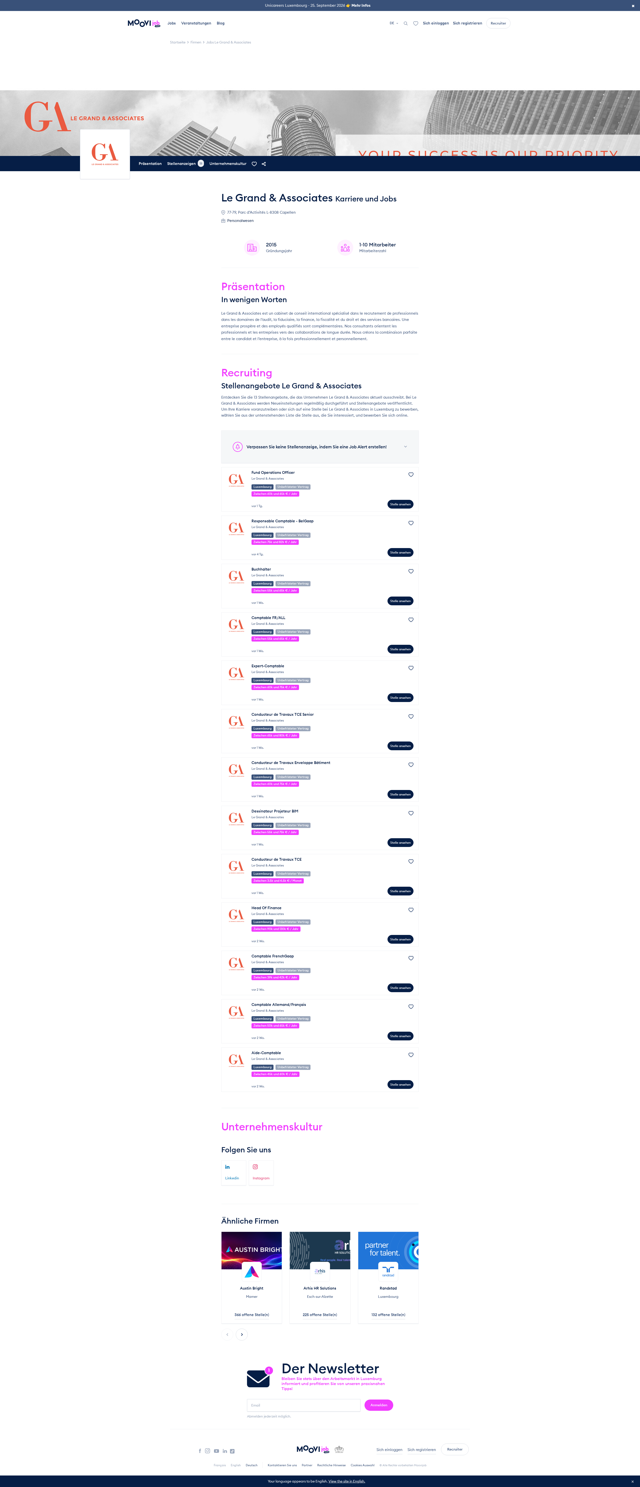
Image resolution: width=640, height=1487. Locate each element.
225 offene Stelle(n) (320, 1314)
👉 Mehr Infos (358, 5)
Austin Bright (251, 1288)
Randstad (388, 1288)
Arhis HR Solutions (320, 1288)
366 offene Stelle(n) (251, 1314)
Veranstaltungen (196, 23)
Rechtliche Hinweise (331, 1465)
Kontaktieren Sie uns (282, 1465)
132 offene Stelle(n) (388, 1314)
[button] (242, 1335)
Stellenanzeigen (184, 163)
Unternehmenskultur (228, 163)
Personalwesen (240, 220)
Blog (220, 23)
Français (220, 1465)
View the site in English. (346, 1481)
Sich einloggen (436, 23)
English (236, 1465)
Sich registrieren (467, 23)
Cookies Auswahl (362, 1465)
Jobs (172, 23)
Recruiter (498, 23)
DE (392, 23)
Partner (307, 1465)
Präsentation (150, 163)
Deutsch (252, 1465)
